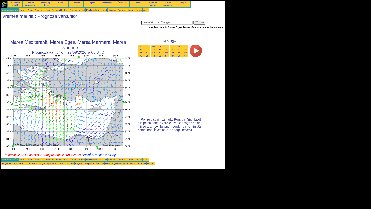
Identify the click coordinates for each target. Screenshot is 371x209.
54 (153, 52)
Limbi (137, 3)
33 (160, 49)
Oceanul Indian (135, 10)
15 (173, 46)
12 (166, 46)
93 (185, 56)
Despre (183, 3)
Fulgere (91, 3)
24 (141, 49)
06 (153, 46)
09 (160, 46)
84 (166, 56)
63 (173, 52)
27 (147, 49)
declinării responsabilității (99, 155)
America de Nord (42, 10)
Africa (30, 10)
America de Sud (77, 10)
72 (141, 56)
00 (141, 46)
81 (160, 56)
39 (173, 49)
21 (185, 46)
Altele (145, 10)
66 (179, 52)
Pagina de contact (152, 4)
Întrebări (122, 3)
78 (153, 56)
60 (166, 52)
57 (160, 52)
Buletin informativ (167, 4)
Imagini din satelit (15, 4)
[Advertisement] (71, 29)
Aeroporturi (106, 3)
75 (147, 56)
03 (147, 46)
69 (185, 52)
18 (179, 46)
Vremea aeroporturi (30, 4)
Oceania (112, 10)
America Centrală (60, 10)
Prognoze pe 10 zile (46, 4)
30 (153, 49)
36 (166, 49)
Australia (122, 10)
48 (141, 52)
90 (179, 56)
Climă (60, 3)
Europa (22, 10)
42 (179, 49)
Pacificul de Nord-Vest (96, 10)
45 (185, 49)
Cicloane (76, 3)
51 (147, 52)
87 (173, 56)
